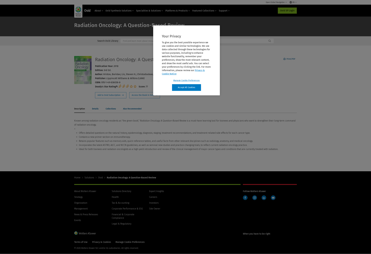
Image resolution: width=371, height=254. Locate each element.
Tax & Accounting (120, 202)
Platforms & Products (176, 10)
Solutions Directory (121, 191)
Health (115, 197)
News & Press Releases (86, 214)
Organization (80, 202)
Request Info (110, 95)
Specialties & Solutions (148, 10)
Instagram (254, 197)
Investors (154, 202)
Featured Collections (203, 10)
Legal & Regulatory (121, 223)
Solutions (89, 177)
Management (81, 208)
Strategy (78, 197)
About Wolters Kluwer (85, 191)
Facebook (245, 197)
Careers (153, 197)
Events (77, 220)
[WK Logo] (85, 233)
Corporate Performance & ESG (127, 208)
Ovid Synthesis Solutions (118, 10)
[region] (186, 60)
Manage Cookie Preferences (186, 80)
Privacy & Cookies (101, 242)
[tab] (79, 109)
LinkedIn (264, 197)
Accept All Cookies (186, 87)
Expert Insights (156, 191)
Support (223, 10)
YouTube (273, 197)
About (98, 10)
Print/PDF (290, 59)
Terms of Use (81, 242)
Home (77, 177)
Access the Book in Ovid (144, 95)
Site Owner (154, 208)
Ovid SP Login (287, 10)
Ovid (100, 177)
